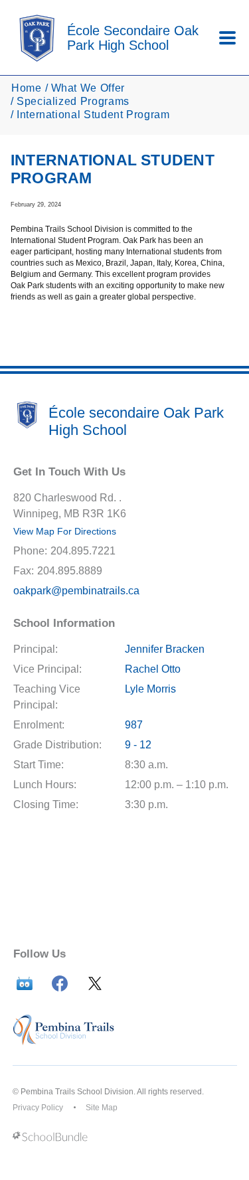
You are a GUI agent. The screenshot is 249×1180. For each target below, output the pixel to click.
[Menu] (227, 37)
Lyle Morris (150, 689)
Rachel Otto (153, 669)
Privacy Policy (38, 1107)
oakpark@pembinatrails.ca (76, 590)
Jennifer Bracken (165, 649)
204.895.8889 (69, 570)
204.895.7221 (83, 550)
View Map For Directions (64, 531)
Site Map (102, 1107)
